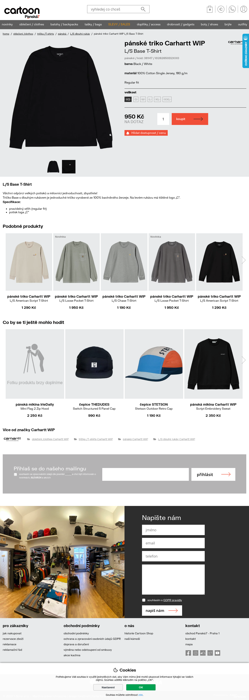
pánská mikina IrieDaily (35, 406)
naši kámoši (132, 638)
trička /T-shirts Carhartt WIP (96, 439)
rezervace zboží (13, 638)
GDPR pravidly (172, 600)
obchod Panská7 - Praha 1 (202, 633)
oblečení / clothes (31, 24)
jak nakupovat (12, 633)
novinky (7, 24)
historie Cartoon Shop (138, 633)
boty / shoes (209, 24)
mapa (189, 644)
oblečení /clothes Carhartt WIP (50, 439)
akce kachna (72, 655)
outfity (242, 24)
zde (140, 694)
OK (141, 687)
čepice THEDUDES (94, 406)
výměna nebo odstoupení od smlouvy (88, 649)
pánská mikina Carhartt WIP (213, 406)
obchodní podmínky (76, 633)
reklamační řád (12, 649)
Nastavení (108, 687)
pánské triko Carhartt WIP (28, 298)
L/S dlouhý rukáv (80, 33)
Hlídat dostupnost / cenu (147, 132)
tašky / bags (93, 24)
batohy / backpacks (64, 24)
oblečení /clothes (23, 33)
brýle (228, 24)
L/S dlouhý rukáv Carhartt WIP (176, 439)
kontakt (190, 638)
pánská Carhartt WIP (135, 439)
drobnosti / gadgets (180, 24)
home (6, 33)
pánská (62, 33)
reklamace (9, 644)
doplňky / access (148, 24)
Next (115, 106)
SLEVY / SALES (119, 24)
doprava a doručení (76, 644)
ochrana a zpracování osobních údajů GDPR (92, 638)
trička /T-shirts (45, 33)
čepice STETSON (154, 406)
